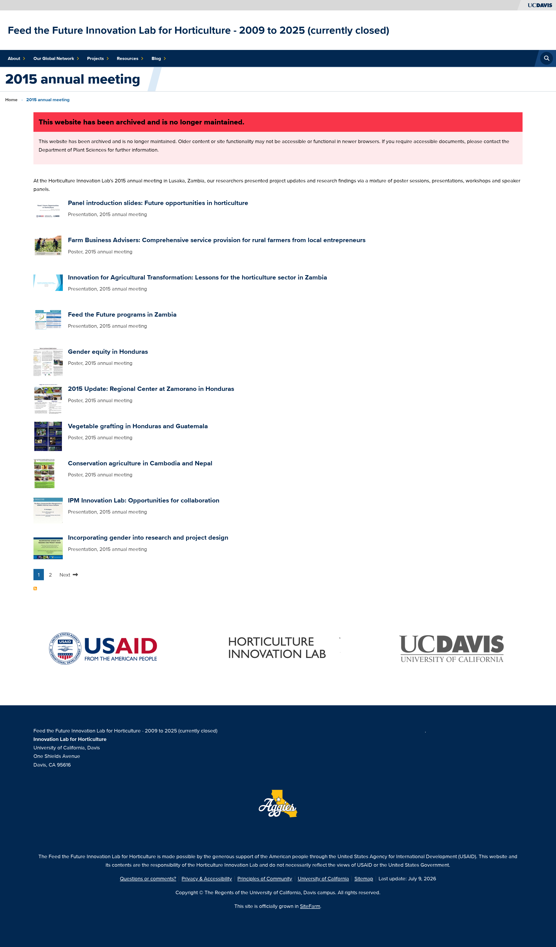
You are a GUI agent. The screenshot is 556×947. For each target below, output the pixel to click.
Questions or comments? (148, 878)
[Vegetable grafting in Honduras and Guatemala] (48, 436)
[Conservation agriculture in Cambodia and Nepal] (48, 473)
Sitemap (363, 878)
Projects (95, 58)
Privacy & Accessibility (207, 878)
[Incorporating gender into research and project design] (48, 547)
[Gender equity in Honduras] (48, 361)
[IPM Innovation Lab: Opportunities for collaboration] (48, 510)
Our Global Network (53, 58)
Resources (127, 58)
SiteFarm (310, 906)
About (14, 58)
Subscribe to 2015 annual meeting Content (35, 588)
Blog (156, 58)
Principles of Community (264, 878)
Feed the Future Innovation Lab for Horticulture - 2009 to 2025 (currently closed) (198, 30)
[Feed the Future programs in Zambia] (48, 324)
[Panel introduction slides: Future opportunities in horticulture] (48, 212)
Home (11, 99)
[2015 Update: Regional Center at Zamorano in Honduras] (48, 398)
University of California (323, 878)
